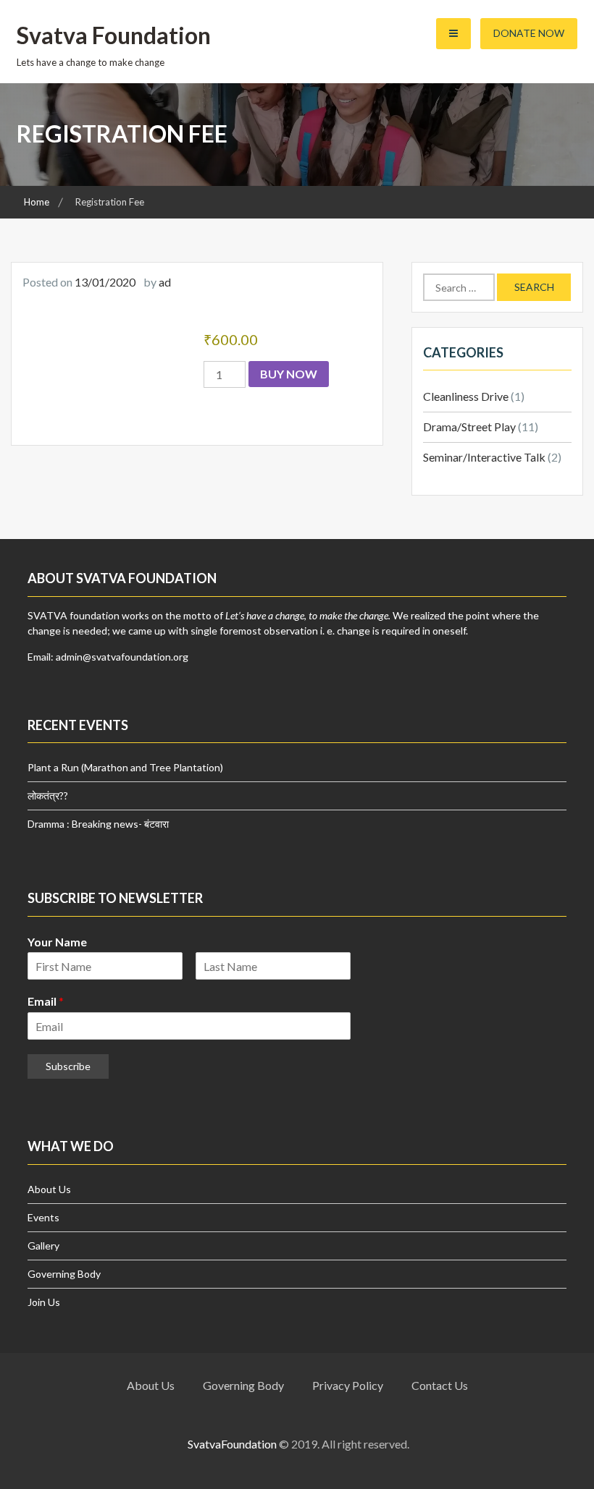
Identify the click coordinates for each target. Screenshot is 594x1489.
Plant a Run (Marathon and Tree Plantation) (125, 767)
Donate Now (528, 33)
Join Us (44, 1302)
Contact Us (439, 1385)
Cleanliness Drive (466, 396)
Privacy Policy (347, 1385)
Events (43, 1217)
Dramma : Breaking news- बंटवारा (98, 824)
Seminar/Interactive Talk (484, 457)
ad (165, 282)
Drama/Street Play (469, 426)
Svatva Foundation (114, 35)
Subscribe (68, 1066)
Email (46, 1001)
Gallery (43, 1245)
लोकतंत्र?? (48, 795)
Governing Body (64, 1274)
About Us (49, 1189)
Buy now (288, 374)
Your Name (57, 942)
